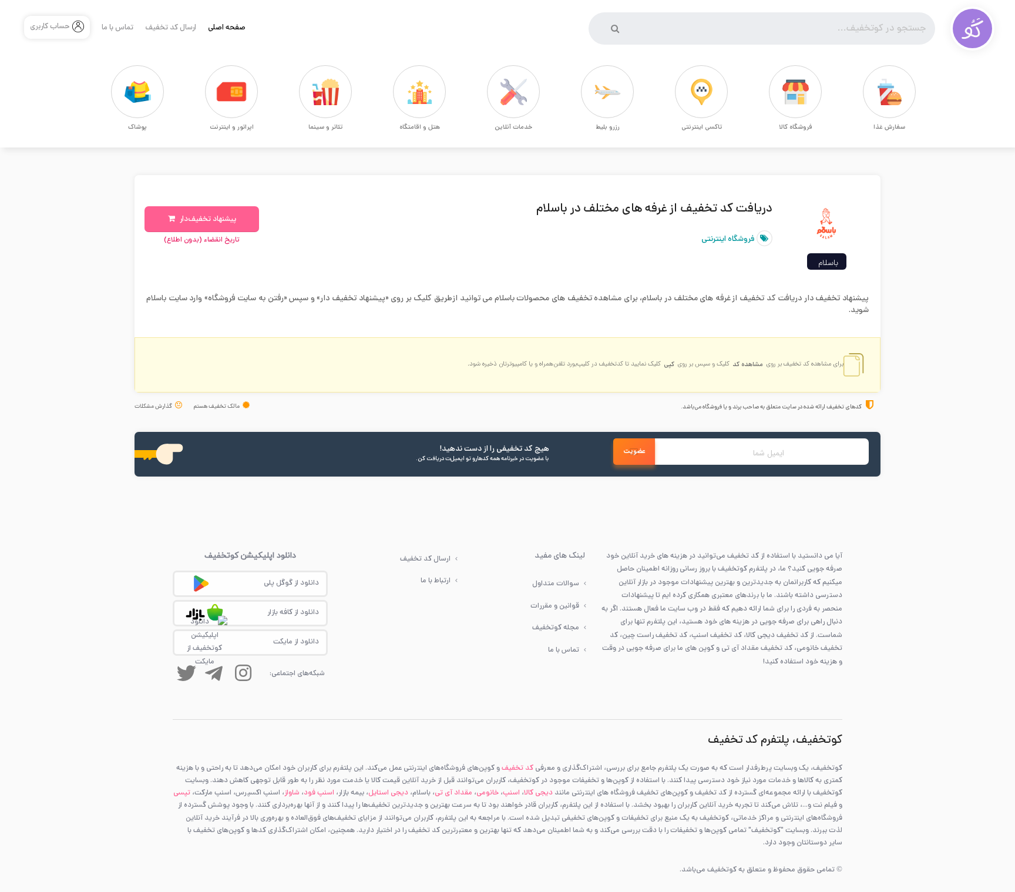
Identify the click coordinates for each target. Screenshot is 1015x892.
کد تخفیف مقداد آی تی (756, 648)
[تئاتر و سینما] (305, 91)
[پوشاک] (117, 91)
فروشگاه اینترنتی (729, 239)
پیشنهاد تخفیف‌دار (207, 220)
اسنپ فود (319, 793)
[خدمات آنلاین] (493, 91)
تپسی (181, 793)
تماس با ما (117, 28)
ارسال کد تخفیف (170, 28)
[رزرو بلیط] (587, 91)
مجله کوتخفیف (555, 627)
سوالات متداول (555, 583)
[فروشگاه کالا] (775, 91)
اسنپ (511, 793)
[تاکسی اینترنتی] (681, 91)
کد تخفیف (517, 768)
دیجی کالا (538, 793)
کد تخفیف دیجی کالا (777, 635)
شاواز (292, 793)
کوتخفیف (732, 569)
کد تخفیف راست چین (654, 635)
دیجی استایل (388, 793)
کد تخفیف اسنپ (716, 635)
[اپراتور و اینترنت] (211, 91)
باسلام (828, 263)
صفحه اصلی (227, 28)
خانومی (487, 793)
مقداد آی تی (453, 793)
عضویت (634, 452)
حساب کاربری (50, 27)
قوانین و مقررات (554, 606)
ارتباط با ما (436, 580)
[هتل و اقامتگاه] (399, 91)
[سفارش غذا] (869, 91)
